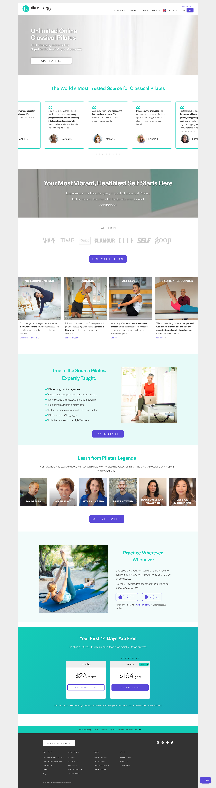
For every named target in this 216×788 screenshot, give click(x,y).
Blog (44, 773)
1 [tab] (96, 154)
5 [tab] (110, 154)
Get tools (159, 337)
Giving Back (72, 765)
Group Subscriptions (101, 765)
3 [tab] (103, 154)
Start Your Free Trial (86, 687)
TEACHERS (155, 10)
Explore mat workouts (28, 337)
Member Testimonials (76, 769)
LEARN (143, 10)
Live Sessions (47, 765)
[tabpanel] (108, 125)
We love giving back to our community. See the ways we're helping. (108, 729)
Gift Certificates (99, 761)
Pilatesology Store (100, 757)
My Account (124, 761)
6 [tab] (113, 154)
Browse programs (72, 337)
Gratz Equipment (100, 769)
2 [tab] (99, 154)
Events (45, 769)
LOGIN (182, 10)
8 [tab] (120, 154)
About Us (71, 757)
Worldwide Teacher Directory (53, 757)
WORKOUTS (118, 10)
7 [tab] (116, 154)
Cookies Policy (125, 765)
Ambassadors (73, 761)
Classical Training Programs (52, 761)
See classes (115, 337)
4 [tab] (106, 154)
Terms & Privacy (74, 773)
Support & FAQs (125, 757)
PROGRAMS (132, 10)
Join (190, 10)
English (171, 10)
